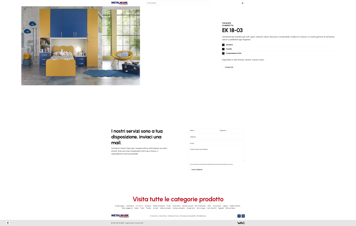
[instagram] (243, 216)
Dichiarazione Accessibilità (188, 216)
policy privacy (229, 164)
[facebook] (239, 216)
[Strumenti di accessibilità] (8, 223)
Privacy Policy (154, 216)
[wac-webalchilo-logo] (241, 223)
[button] (278, 45)
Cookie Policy (163, 216)
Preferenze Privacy (173, 216)
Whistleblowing (201, 216)
